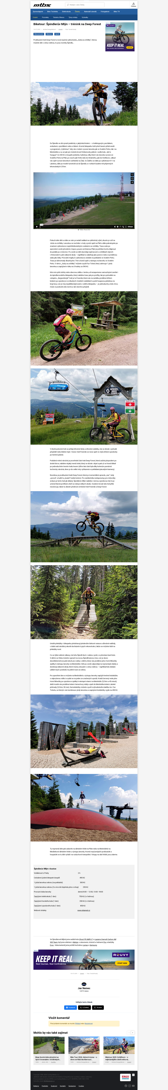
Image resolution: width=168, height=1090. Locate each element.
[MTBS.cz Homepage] (42, 5)
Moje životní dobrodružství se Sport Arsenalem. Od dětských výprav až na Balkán (47, 1058)
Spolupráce (72, 1086)
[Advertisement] (84, 66)
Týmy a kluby (73, 17)
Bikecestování (39, 34)
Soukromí (54, 1086)
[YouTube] (133, 1086)
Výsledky (85, 17)
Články (77, 12)
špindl (57, 34)
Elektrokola (66, 12)
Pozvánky (45, 17)
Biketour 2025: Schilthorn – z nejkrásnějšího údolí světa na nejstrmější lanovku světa (116, 1058)
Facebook (72, 1007)
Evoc (52, 945)
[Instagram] (129, 1086)
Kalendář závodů (90, 12)
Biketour (49, 34)
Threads (99, 1007)
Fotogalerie (105, 12)
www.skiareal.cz (83, 910)
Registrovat (89, 1023)
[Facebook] (126, 1086)
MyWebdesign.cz (49, 1081)
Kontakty (63, 1086)
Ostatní (35, 17)
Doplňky (53, 1062)
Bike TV (117, 12)
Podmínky (45, 1086)
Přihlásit (77, 1023)
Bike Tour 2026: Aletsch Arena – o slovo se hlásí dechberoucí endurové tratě (83, 1058)
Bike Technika (52, 12)
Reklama (36, 1086)
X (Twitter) (86, 1007)
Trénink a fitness (58, 17)
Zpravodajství (38, 12)
